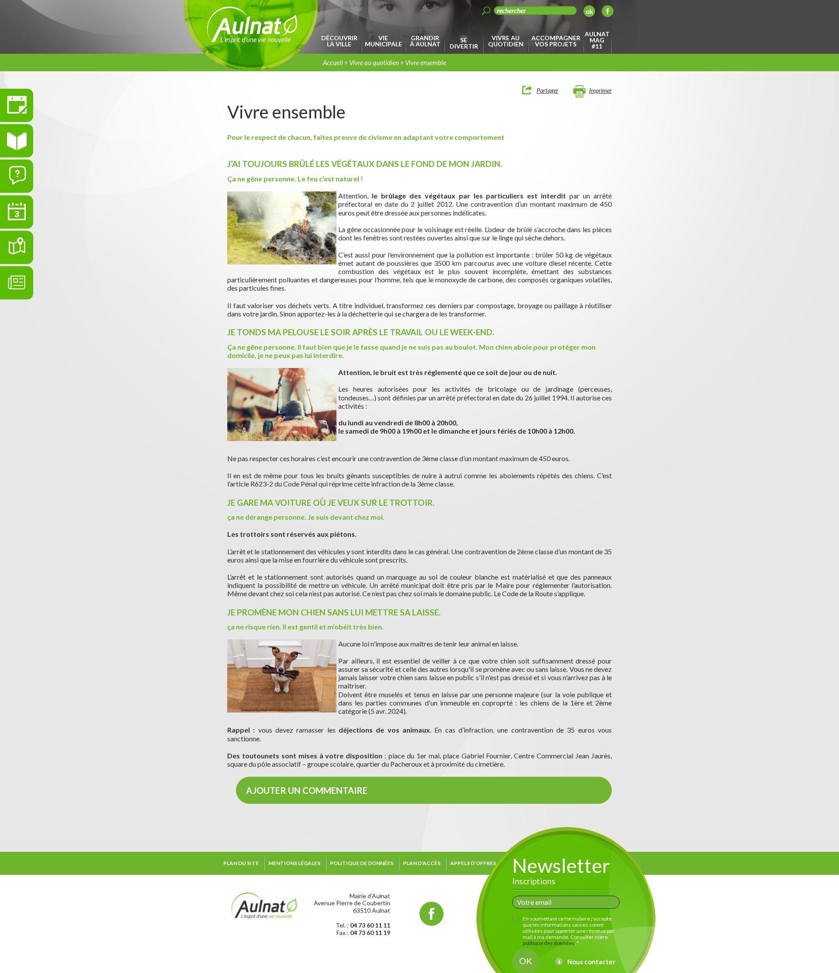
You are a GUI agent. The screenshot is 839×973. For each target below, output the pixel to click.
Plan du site (241, 863)
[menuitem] (341, 41)
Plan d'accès (421, 863)
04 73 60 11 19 (370, 932)
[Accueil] (264, 905)
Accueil (333, 62)
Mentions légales (294, 863)
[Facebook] (608, 12)
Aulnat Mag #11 (597, 40)
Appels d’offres (473, 863)
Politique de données (361, 863)
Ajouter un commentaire (306, 790)
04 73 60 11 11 (370, 925)
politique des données (549, 943)
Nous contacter (591, 962)
